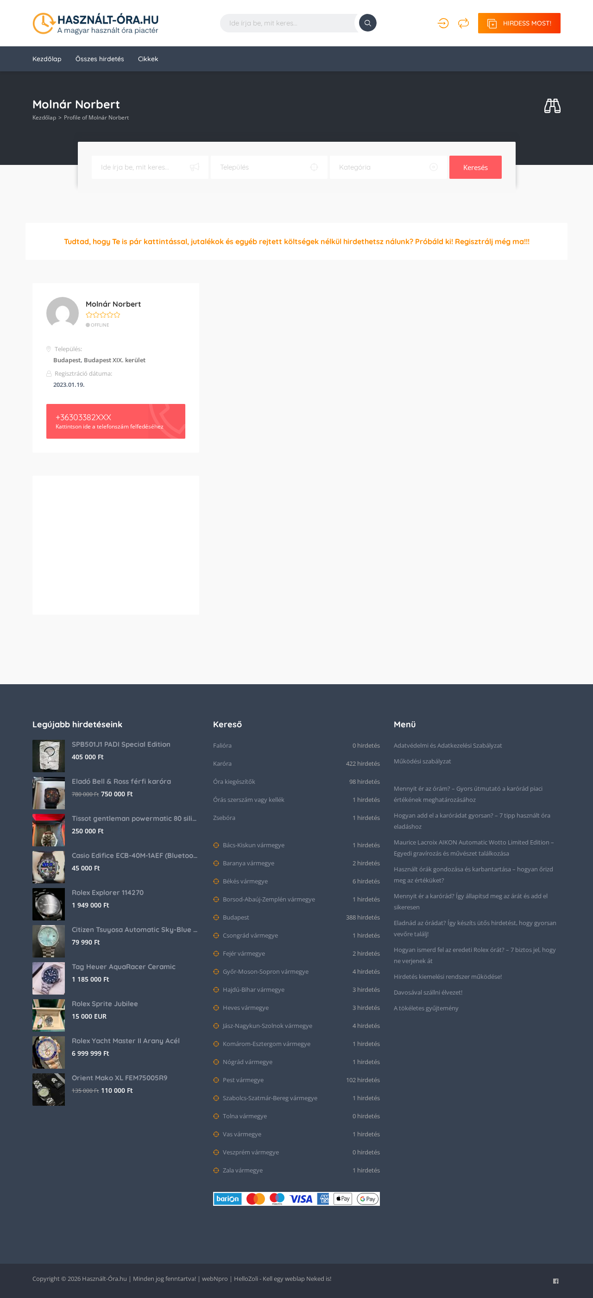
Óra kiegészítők (234, 781)
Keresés (475, 167)
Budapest (67, 360)
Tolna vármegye (244, 1116)
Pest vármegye (242, 1080)
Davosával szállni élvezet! (428, 992)
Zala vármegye (242, 1170)
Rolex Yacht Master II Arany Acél (126, 1040)
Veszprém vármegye (250, 1152)
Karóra (222, 763)
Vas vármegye (241, 1134)
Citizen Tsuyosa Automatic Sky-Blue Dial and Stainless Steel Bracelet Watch (135, 929)
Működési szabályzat (422, 761)
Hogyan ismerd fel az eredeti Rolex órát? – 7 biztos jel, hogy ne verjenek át (475, 955)
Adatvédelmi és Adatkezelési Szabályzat (448, 745)
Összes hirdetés (100, 59)
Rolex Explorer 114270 (108, 892)
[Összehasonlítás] (463, 23)
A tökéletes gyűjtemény (426, 1008)
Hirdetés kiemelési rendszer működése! (448, 976)
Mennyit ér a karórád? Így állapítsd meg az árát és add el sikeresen (471, 901)
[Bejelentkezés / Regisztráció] (443, 23)
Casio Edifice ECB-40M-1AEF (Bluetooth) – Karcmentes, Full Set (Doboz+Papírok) (135, 855)
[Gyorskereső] (552, 106)
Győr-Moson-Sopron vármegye (265, 971)
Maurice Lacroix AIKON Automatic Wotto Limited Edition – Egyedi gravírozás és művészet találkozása (474, 847)
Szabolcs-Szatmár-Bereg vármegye (269, 1098)
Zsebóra (224, 817)
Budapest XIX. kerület (114, 360)
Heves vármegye (245, 1007)
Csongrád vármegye (249, 935)
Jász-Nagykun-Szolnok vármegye (266, 1025)
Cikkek (148, 59)
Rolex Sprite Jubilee (105, 1003)
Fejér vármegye (243, 953)
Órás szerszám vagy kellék (248, 799)
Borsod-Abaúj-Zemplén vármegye (268, 899)
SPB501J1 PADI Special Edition (121, 744)
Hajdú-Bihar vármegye (252, 989)
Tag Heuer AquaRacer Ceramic (124, 966)
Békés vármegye (244, 881)
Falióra (222, 745)
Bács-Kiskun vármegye (252, 845)
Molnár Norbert (113, 304)
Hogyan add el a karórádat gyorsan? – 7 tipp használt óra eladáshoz (472, 821)
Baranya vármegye (247, 863)
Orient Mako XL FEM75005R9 (120, 1077)
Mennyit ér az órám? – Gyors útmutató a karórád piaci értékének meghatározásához (468, 794)
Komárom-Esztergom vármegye (265, 1044)
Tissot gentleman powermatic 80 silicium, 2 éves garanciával (135, 818)
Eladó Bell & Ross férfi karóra (121, 781)
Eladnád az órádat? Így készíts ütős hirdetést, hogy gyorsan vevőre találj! (475, 928)
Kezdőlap (47, 59)
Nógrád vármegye (246, 1062)
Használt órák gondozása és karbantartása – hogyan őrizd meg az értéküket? (473, 874)
